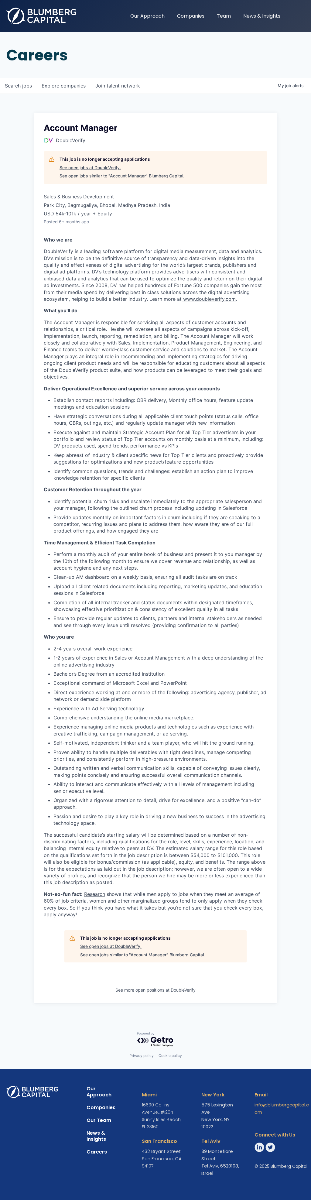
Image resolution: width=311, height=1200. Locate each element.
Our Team (99, 1120)
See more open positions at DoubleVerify (155, 990)
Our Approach (147, 15)
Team (224, 15)
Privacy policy (141, 1055)
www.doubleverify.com (209, 299)
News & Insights (261, 15)
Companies (190, 15)
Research (94, 894)
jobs (18, 86)
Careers (97, 1152)
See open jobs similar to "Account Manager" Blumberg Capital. (122, 175)
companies (64, 86)
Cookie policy (170, 1055)
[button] (293, 15)
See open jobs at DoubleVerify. (90, 167)
